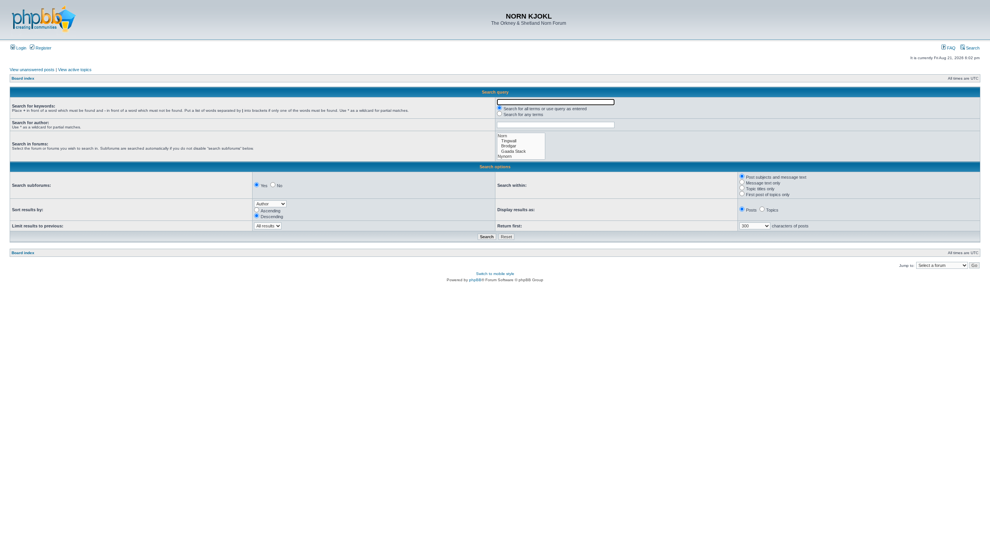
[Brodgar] (521, 146)
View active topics (75, 69)
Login (20, 48)
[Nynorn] (521, 156)
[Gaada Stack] (521, 151)
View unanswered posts (32, 69)
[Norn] (521, 135)
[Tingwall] (521, 141)
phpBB (475, 280)
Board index (23, 78)
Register (42, 48)
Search (972, 48)
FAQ (951, 48)
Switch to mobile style (495, 274)
